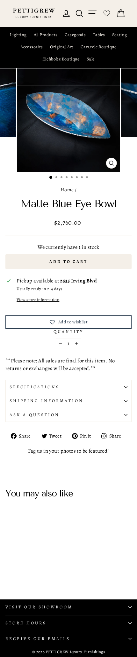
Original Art (62, 47)
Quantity (68, 332)
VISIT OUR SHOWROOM (39, 607)
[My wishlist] (107, 13)
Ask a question (35, 415)
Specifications (35, 387)
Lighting (18, 35)
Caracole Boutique (99, 47)
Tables (99, 35)
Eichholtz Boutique (60, 59)
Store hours (26, 623)
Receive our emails (37, 639)
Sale (91, 59)
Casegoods (75, 35)
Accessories (31, 47)
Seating (119, 35)
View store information (38, 300)
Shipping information (46, 401)
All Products (46, 35)
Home (67, 189)
